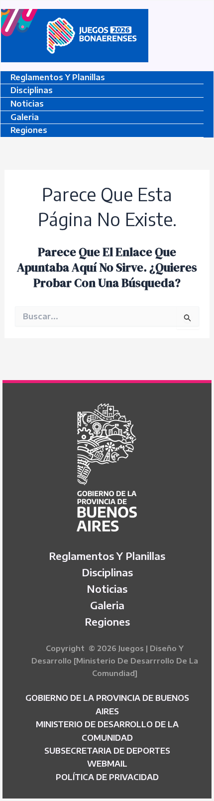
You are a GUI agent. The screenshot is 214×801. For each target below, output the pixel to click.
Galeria (24, 117)
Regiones (28, 130)
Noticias (27, 104)
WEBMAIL (107, 764)
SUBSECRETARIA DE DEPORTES (107, 751)
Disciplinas (31, 90)
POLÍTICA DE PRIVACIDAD (107, 777)
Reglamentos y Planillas (57, 77)
